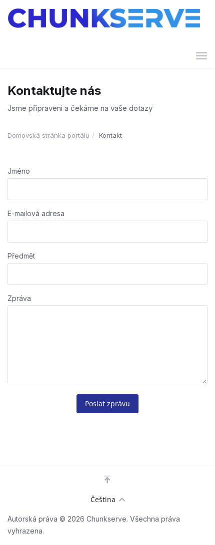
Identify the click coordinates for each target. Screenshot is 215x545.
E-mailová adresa (36, 213)
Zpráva (19, 298)
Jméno (19, 171)
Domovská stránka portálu (49, 135)
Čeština (103, 499)
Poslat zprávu (107, 403)
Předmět (21, 256)
